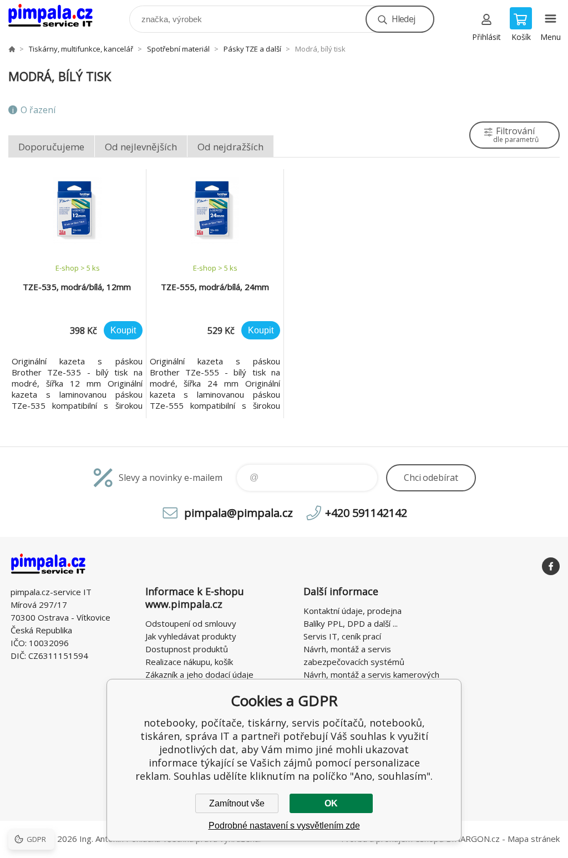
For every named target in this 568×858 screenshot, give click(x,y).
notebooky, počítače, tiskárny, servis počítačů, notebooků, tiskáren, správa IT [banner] (57, 16)
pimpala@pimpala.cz (238, 512)
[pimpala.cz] (11, 48)
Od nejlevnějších (141, 146)
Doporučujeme (51, 146)
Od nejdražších (230, 146)
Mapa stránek (534, 838)
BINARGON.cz (473, 838)
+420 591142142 (366, 512)
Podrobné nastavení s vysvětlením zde (284, 825)
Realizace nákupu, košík (189, 661)
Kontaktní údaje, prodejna (352, 610)
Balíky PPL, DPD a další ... (350, 623)
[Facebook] (551, 566)
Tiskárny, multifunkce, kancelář (81, 49)
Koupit (123, 330)
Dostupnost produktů (186, 648)
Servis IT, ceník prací (342, 636)
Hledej (403, 19)
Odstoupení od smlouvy (190, 623)
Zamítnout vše (237, 803)
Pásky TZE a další (252, 49)
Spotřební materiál (178, 49)
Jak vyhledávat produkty (190, 636)
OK (331, 803)
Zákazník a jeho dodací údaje (199, 674)
